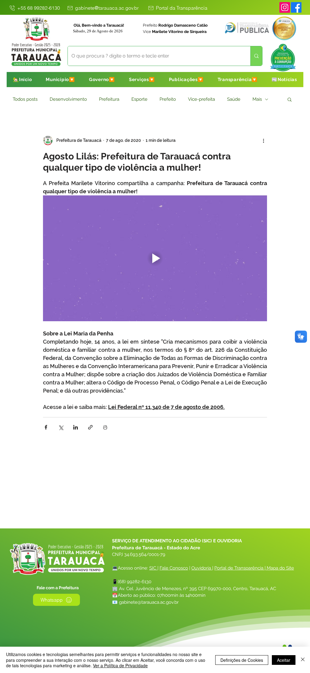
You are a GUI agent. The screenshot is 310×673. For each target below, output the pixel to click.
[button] (60, 79)
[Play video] (155, 258)
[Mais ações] (263, 140)
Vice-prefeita (201, 99)
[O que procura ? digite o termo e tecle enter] (256, 56)
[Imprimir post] (105, 427)
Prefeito (168, 99)
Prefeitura (109, 99)
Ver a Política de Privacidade (120, 665)
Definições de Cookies (241, 660)
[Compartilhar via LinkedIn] (75, 427)
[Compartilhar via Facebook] (46, 427)
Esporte (139, 99)
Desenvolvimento (68, 99)
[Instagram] (284, 7)
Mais (257, 99)
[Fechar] (302, 660)
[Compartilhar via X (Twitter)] (61, 427)
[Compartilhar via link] (90, 427)
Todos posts (25, 99)
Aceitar (283, 660)
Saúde (233, 99)
